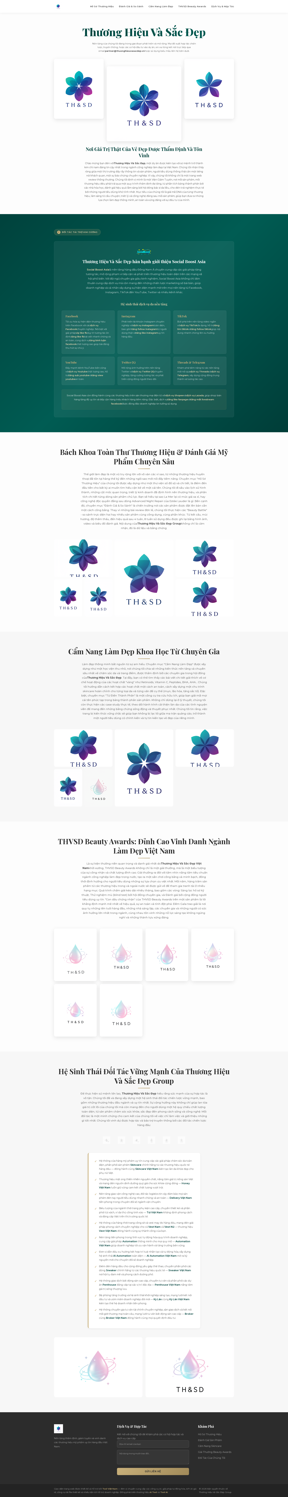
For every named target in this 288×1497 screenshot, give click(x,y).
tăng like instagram (147, 333)
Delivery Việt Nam (181, 1197)
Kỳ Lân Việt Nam (179, 1299)
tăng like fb (77, 336)
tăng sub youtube (79, 375)
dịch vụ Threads (199, 371)
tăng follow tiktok (201, 329)
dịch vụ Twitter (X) (143, 371)
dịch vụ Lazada (195, 395)
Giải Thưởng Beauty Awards (214, 1452)
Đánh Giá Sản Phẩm (210, 1440)
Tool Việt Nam (109, 1489)
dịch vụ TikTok (188, 325)
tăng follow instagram (144, 329)
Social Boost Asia (98, 269)
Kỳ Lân (158, 1299)
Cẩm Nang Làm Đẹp (160, 6)
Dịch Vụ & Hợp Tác (222, 6)
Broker (189, 1313)
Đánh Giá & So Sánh (131, 6)
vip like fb (81, 333)
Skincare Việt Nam (146, 1169)
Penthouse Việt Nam (167, 1284)
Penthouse (109, 1284)
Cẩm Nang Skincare (210, 1446)
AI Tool (153, 1492)
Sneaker (111, 1270)
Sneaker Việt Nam (179, 1270)
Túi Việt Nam (155, 1212)
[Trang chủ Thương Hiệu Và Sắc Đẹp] (58, 6)
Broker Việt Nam (116, 1318)
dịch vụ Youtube (78, 371)
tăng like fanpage (178, 399)
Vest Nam (154, 1226)
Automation (129, 1241)
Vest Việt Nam (108, 1230)
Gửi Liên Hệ (153, 1471)
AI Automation (122, 1255)
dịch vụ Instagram (143, 325)
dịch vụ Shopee (174, 395)
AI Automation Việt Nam (162, 1255)
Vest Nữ (169, 1226)
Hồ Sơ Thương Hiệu (102, 6)
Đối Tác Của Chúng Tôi (211, 1457)
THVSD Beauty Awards (192, 6)
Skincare (135, 1164)
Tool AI (164, 1492)
